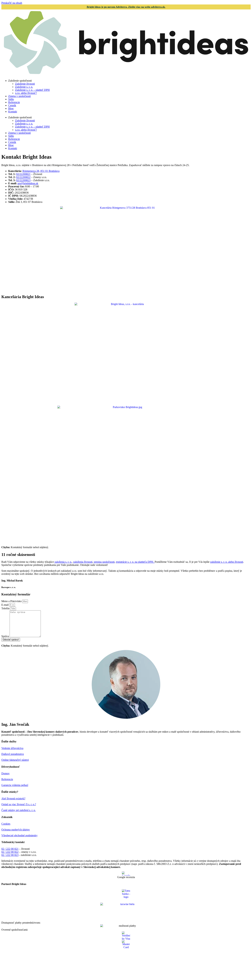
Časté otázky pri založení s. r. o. (18, 810)
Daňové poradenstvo (12, 754)
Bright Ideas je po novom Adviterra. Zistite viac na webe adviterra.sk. (126, 6)
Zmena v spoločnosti (19, 96)
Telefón (5, 608)
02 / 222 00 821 (10, 848)
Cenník (12, 105)
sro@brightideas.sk (27, 183)
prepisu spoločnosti (104, 561)
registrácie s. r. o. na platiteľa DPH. (135, 561)
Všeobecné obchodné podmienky (19, 835)
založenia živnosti (82, 561)
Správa (5, 636)
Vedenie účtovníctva (12, 748)
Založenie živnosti (25, 83)
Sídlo (11, 99)
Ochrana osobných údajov (15, 829)
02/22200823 (23, 180)
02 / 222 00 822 (10, 851)
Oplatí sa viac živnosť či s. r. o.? (18, 804)
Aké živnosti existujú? (13, 798)
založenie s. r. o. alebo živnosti (226, 561)
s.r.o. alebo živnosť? (26, 93)
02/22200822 (23, 177)
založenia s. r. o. (63, 561)
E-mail (5, 604)
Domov (5, 773)
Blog (11, 108)
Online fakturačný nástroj (15, 759)
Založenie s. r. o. (24, 86)
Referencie (14, 102)
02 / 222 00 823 (10, 855)
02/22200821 (23, 174)
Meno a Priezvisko (11, 601)
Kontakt (12, 111)
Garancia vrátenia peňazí (14, 785)
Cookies (5, 823)
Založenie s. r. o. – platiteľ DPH (32, 89)
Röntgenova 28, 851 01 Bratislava (40, 171)
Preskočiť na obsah (11, 2)
